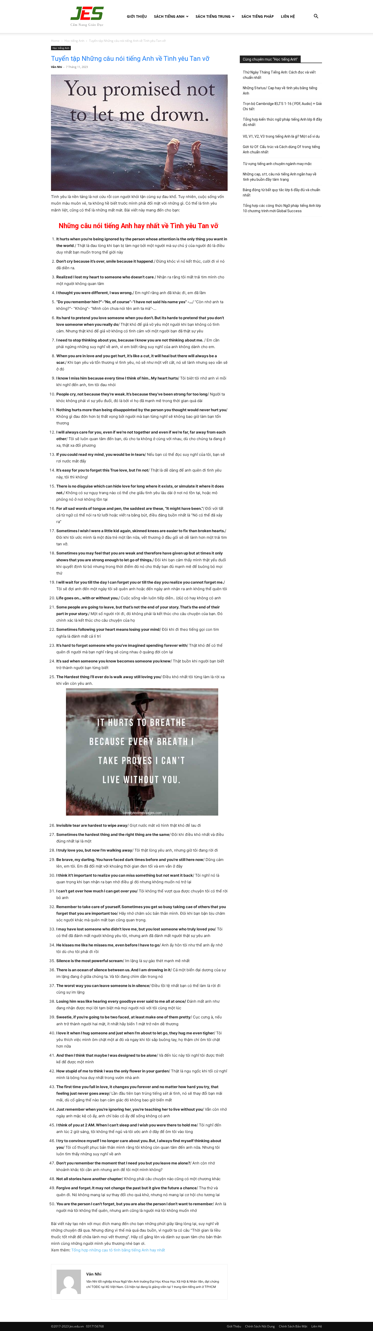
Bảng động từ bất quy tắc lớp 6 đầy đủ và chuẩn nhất (281, 192)
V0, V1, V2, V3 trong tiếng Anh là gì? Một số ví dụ (281, 136)
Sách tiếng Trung (213, 16)
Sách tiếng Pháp (258, 16)
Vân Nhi (56, 67)
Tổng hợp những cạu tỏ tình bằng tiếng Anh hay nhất (118, 1250)
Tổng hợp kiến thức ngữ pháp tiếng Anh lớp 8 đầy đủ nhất (282, 122)
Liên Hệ (288, 16)
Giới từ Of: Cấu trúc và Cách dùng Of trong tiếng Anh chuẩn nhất (281, 149)
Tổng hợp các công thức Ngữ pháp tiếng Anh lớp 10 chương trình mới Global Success (282, 208)
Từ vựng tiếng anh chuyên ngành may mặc (277, 164)
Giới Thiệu (137, 16)
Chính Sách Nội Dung (260, 1326)
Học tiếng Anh (74, 41)
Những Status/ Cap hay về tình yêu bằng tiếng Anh (280, 90)
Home (55, 41)
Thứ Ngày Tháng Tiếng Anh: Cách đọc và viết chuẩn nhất (279, 75)
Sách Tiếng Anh (169, 16)
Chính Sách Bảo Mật (293, 1326)
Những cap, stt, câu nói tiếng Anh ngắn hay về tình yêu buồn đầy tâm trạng (279, 177)
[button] (316, 16)
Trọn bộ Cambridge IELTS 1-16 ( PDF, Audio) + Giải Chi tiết (282, 106)
